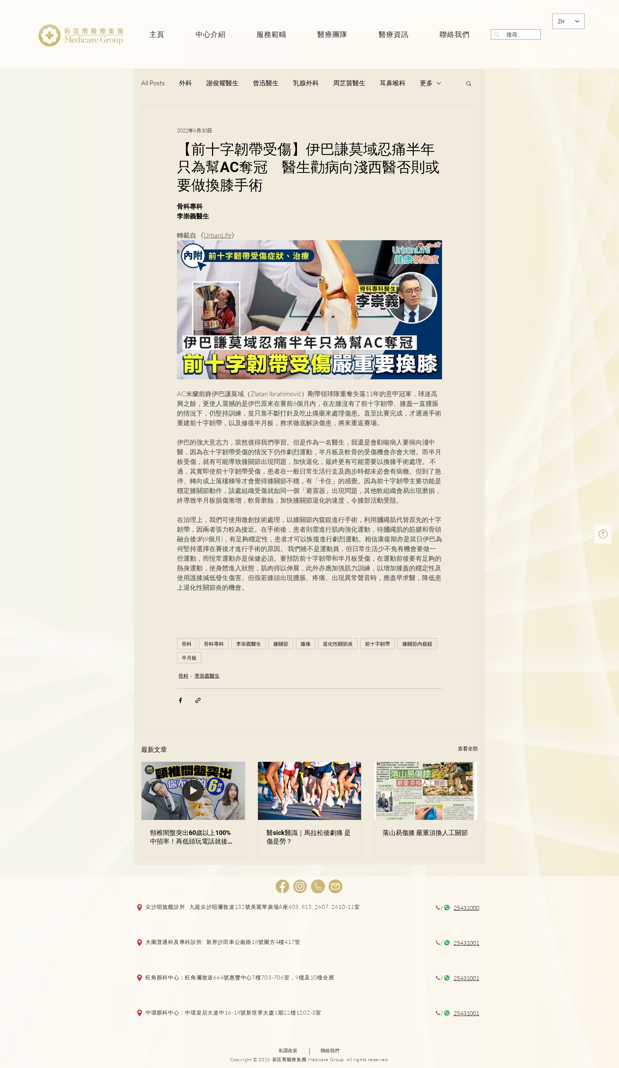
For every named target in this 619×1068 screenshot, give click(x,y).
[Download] (603, 534)
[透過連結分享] (198, 700)
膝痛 (306, 644)
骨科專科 (214, 644)
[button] (468, 83)
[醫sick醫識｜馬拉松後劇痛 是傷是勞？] (309, 791)
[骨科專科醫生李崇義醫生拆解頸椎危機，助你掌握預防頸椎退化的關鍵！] (193, 791)
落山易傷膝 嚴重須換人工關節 (425, 832)
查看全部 (468, 748)
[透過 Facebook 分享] (180, 700)
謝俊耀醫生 (222, 83)
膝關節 (280, 644)
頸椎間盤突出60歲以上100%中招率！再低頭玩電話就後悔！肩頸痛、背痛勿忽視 (190, 837)
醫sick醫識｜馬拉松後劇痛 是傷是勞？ (309, 837)
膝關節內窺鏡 (417, 644)
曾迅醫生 (266, 83)
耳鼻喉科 (393, 83)
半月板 (189, 658)
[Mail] (335, 886)
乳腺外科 (306, 83)
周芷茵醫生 (349, 83)
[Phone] (318, 886)
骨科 (187, 644)
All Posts (153, 83)
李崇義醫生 (248, 644)
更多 (426, 83)
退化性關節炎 (338, 644)
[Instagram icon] (300, 886)
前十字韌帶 (377, 644)
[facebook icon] (282, 886)
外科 (185, 83)
